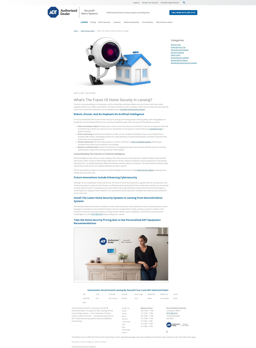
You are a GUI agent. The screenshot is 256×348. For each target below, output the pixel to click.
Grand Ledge (138, 294)
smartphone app (155, 129)
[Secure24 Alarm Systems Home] (73, 12)
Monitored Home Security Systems (184, 63)
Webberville (151, 294)
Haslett (175, 294)
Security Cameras (177, 52)
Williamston (164, 294)
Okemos (124, 298)
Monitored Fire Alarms (179, 60)
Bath (84, 302)
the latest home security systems (132, 109)
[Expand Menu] (111, 22)
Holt (84, 294)
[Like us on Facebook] (167, 332)
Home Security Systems (179, 50)
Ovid (97, 298)
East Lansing (113, 298)
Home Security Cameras (180, 58)
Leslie (97, 294)
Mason (149, 298)
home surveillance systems (141, 142)
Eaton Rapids (164, 298)
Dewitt (175, 298)
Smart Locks (175, 55)
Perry (136, 298)
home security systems (145, 170)
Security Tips (176, 45)
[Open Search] (184, 3)
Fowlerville (86, 298)
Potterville (112, 294)
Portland (124, 294)
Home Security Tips (178, 47)
